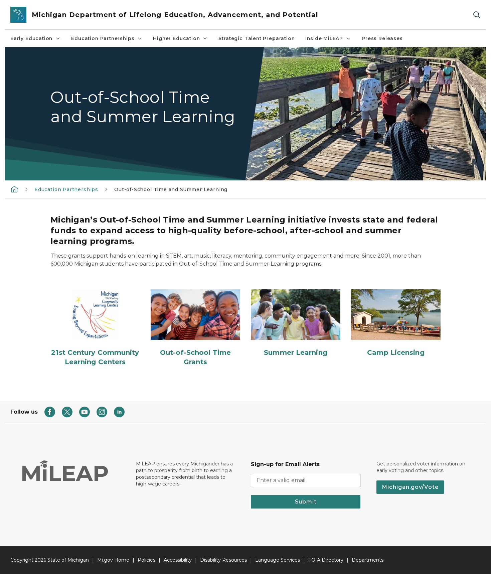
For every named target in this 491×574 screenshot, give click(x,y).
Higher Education (176, 38)
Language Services (277, 560)
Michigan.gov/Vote (410, 487)
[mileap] (14, 189)
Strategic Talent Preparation (256, 38)
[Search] (477, 15)
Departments (367, 560)
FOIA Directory (325, 560)
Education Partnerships (102, 38)
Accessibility (178, 560)
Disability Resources (223, 560)
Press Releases (382, 38)
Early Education (31, 38)
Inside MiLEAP (324, 38)
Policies (146, 560)
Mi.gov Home (113, 560)
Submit (306, 501)
